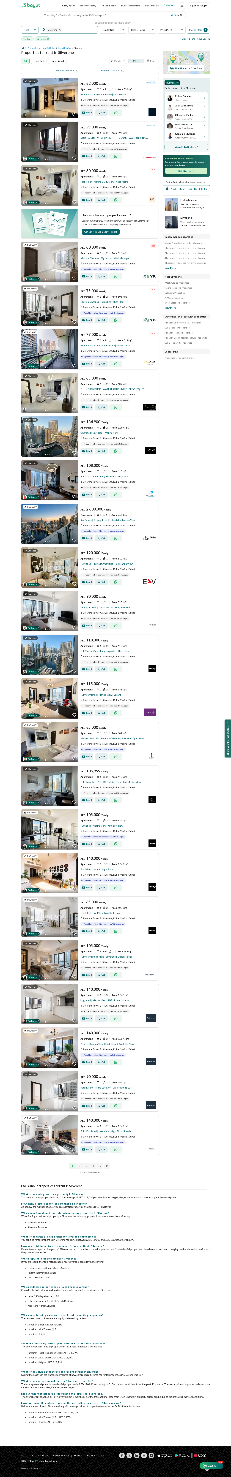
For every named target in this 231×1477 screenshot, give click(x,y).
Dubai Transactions (130, 5)
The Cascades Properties (177, 302)
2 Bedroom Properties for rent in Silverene (185, 253)
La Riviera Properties (175, 293)
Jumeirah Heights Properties (179, 332)
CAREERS (43, 1455)
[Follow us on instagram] (144, 1455)
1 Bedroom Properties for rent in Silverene (185, 248)
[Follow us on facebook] (122, 1455)
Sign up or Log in (198, 5)
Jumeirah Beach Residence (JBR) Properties (186, 338)
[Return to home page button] (31, 5)
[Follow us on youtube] (151, 1455)
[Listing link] (90, 98)
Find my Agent (68, 5)
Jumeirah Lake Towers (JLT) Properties (184, 322)
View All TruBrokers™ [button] (186, 147)
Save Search (203, 38)
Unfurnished (57, 60)
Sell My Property (88, 5)
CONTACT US (61, 1455)
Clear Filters (188, 38)
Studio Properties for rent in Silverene (183, 243)
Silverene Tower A (110, 70)
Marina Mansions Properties (178, 288)
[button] (30, 30)
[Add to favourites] (74, 114)
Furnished (38, 60)
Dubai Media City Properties (178, 343)
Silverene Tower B (65, 70)
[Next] (107, 1166)
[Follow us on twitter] (129, 1455)
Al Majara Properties (174, 298)
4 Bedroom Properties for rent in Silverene (185, 263)
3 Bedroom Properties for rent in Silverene (185, 258)
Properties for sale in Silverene (180, 358)
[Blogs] (168, 6)
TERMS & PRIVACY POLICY (89, 1455)
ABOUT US (27, 1455)
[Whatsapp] (115, 112)
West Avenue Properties (177, 283)
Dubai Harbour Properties (177, 327)
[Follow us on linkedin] (137, 1455)
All (25, 60)
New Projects (152, 5)
